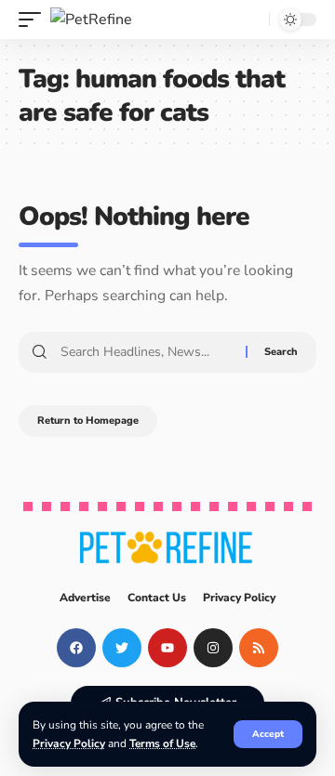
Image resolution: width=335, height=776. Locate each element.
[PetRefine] (91, 20)
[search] (250, 19)
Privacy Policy (69, 743)
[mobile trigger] (34, 20)
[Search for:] (146, 352)
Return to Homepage (88, 420)
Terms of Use (162, 743)
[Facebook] (76, 647)
